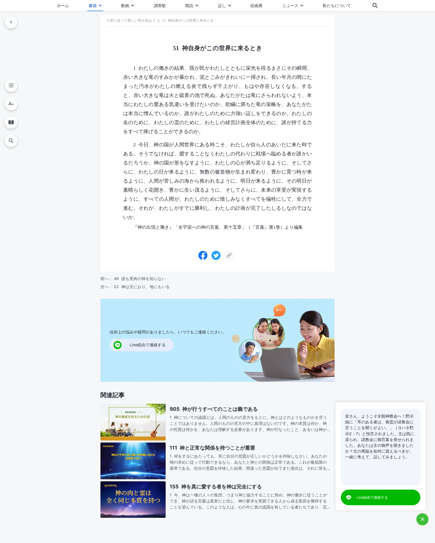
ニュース (290, 5)
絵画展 (256, 5)
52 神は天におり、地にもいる (142, 286)
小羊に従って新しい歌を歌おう (131, 20)
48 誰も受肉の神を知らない (140, 278)
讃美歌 (160, 5)
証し (222, 5)
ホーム (63, 5)
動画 (125, 5)
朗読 (189, 5)
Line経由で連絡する (372, 497)
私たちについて (337, 5)
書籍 (93, 5)
